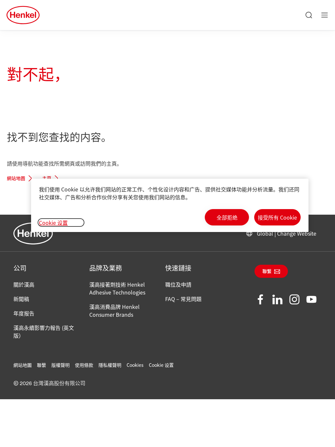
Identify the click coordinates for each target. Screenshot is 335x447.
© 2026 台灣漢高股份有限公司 (49, 383)
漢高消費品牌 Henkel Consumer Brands (114, 310)
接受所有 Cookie (277, 217)
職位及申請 (178, 284)
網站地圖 (16, 178)
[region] (170, 205)
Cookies (135, 365)
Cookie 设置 (161, 365)
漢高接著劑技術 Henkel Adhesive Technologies (117, 288)
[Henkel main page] (23, 15)
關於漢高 (23, 284)
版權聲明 (60, 365)
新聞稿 (21, 299)
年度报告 (23, 313)
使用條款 (84, 365)
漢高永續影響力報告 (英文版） (43, 331)
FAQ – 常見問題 (183, 299)
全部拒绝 (227, 217)
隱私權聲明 (109, 365)
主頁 (46, 178)
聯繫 (267, 271)
